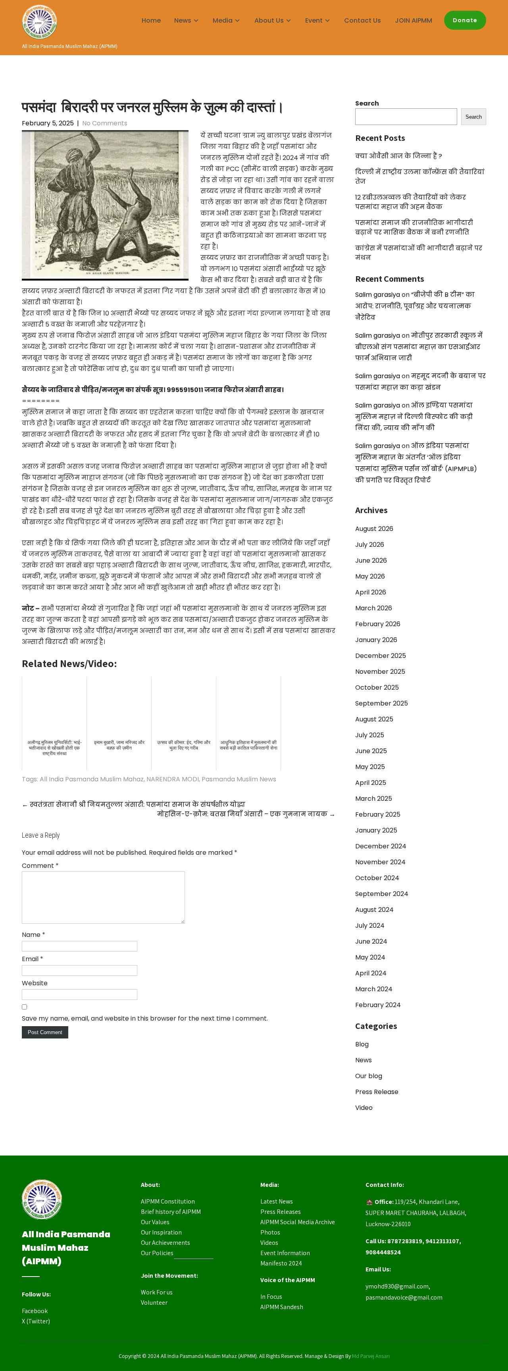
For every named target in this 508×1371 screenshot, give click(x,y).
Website (35, 983)
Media (223, 20)
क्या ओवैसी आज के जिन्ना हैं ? (398, 156)
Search (367, 103)
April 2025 (370, 782)
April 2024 (371, 973)
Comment (40, 865)
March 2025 (373, 798)
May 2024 (370, 957)
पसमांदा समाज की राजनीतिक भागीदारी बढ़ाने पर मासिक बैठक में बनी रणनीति (414, 227)
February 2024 (378, 1005)
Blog (362, 1044)
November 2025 (380, 671)
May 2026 (370, 576)
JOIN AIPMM (413, 20)
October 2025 (377, 687)
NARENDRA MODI (172, 779)
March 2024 (374, 989)
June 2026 (371, 560)
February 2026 (377, 624)
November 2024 (380, 862)
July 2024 (370, 925)
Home (151, 20)
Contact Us (362, 20)
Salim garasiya (377, 294)
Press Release (376, 1091)
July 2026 (369, 544)
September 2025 (381, 703)
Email (32, 958)
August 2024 (374, 909)
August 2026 (374, 528)
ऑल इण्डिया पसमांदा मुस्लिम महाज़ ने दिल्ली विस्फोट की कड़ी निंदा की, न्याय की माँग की (414, 417)
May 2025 (370, 766)
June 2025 (371, 751)
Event (314, 20)
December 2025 (380, 655)
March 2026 (373, 608)
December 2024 (380, 846)
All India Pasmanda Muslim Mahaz (92, 779)
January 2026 (376, 639)
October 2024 (377, 878)
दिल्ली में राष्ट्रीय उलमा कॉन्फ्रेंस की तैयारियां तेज (420, 176)
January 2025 (376, 830)
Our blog (368, 1076)
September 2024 (381, 893)
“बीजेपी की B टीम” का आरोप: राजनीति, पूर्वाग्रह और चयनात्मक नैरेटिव (415, 306)
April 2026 (370, 592)
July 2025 (369, 735)
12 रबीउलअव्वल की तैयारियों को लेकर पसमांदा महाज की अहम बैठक (410, 202)
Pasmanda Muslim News (239, 779)
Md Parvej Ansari (371, 1355)
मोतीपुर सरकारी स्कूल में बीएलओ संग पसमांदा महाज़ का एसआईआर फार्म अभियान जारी (419, 347)
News (363, 1060)
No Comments (104, 123)
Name (33, 934)
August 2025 (374, 719)
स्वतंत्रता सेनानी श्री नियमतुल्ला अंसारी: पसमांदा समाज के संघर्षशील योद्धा (133, 804)
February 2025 (377, 814)
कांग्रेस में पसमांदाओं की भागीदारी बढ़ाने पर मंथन (418, 253)
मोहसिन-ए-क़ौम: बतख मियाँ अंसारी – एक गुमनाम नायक (246, 814)
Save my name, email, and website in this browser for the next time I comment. (145, 1018)
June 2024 (371, 941)
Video (364, 1107)
